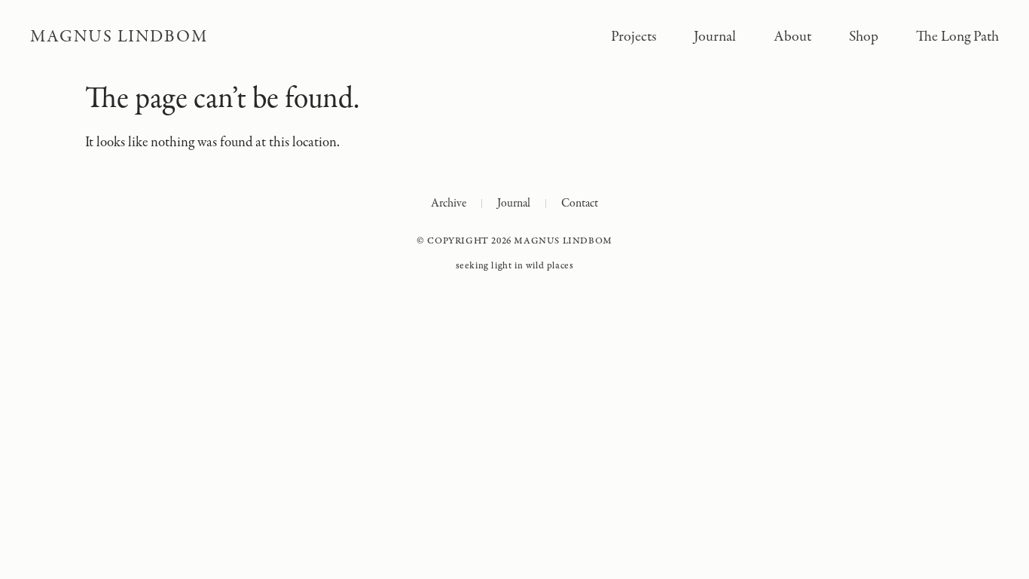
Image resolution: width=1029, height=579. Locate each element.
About (792, 36)
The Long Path (957, 36)
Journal (715, 36)
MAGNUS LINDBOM (118, 37)
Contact (579, 203)
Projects (633, 36)
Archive (448, 203)
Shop (863, 36)
